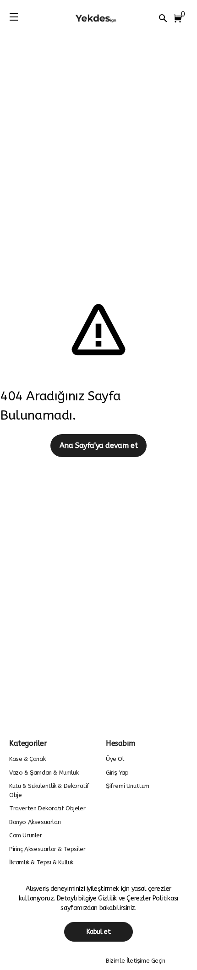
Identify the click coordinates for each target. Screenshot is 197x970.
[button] (179, 18)
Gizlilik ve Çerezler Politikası (138, 898)
